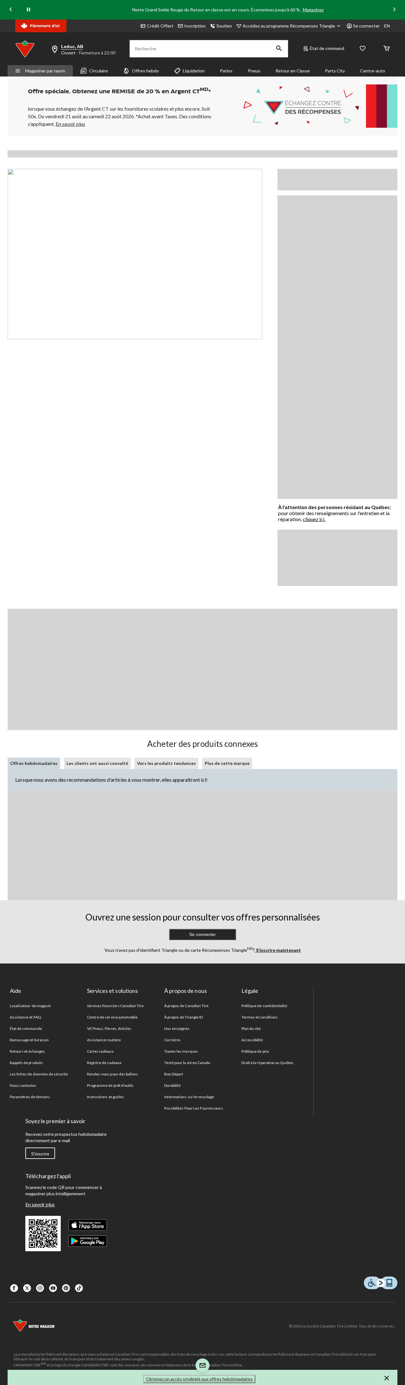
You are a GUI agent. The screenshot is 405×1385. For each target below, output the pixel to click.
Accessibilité (252, 1039)
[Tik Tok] (79, 1288)
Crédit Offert (160, 25)
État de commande (26, 1028)
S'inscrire (40, 1153)
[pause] (28, 10)
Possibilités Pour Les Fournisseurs (193, 1108)
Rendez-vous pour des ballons (112, 1074)
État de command (327, 48)
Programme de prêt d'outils (110, 1085)
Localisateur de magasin (30, 1005)
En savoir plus (40, 1204)
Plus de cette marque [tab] (227, 763)
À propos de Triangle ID (183, 1017)
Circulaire (98, 70)
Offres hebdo (145, 70)
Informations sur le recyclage (189, 1096)
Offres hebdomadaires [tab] (34, 763)
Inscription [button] (195, 25)
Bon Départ (173, 1074)
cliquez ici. (314, 519)
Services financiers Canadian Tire (115, 1005)
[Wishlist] (362, 48)
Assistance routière (104, 1039)
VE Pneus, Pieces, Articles (109, 1028)
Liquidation (194, 70)
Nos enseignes (177, 1028)
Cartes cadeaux (100, 1051)
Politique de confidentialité (264, 1005)
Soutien (224, 25)
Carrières (172, 1039)
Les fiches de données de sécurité (39, 1074)
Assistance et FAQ (25, 1017)
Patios (226, 70)
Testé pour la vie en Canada (187, 1062)
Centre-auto (372, 70)
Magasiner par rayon (45, 70)
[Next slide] (394, 10)
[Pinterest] (66, 1288)
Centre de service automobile (112, 1017)
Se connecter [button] (366, 25)
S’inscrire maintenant (278, 950)
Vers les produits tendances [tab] (166, 763)
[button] (279, 48)
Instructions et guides (105, 1096)
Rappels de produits (26, 1062)
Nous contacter (23, 1085)
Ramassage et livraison (29, 1039)
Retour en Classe (293, 70)
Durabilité (172, 1085)
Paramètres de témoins (30, 1096)
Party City (335, 70)
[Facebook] (14, 1288)
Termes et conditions (259, 1017)
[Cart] (386, 48)
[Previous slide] (11, 10)
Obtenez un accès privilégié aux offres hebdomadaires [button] (199, 1379)
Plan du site (251, 1028)
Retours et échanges (27, 1051)
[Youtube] (53, 1288)
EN (387, 25)
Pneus (254, 70)
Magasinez (313, 9)
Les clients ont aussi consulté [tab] (97, 763)
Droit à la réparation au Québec (267, 1062)
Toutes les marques (181, 1051)
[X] (27, 1288)
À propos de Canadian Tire (186, 1005)
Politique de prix (255, 1051)
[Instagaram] (40, 1288)
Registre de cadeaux (104, 1062)
